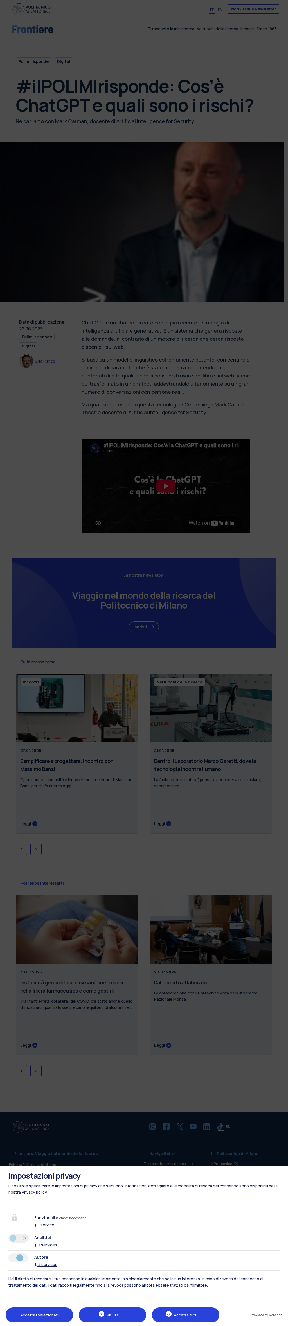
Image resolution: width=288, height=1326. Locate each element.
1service (44, 1225)
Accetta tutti (185, 1315)
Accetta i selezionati (39, 1315)
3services (45, 1244)
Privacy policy (34, 1192)
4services (45, 1264)
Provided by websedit (266, 1315)
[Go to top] (280, 1319)
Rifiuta (113, 1315)
